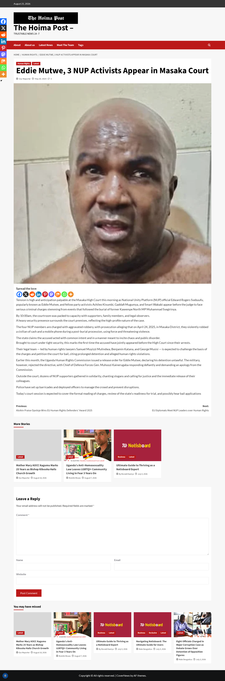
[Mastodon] (51, 294)
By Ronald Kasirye (126, 474)
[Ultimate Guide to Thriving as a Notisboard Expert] (137, 445)
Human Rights (24, 63)
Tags (80, 45)
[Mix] (58, 294)
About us (30, 45)
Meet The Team (65, 45)
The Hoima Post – (43, 27)
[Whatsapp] (64, 294)
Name (19, 560)
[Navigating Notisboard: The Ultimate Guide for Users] (152, 624)
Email (117, 560)
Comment (22, 514)
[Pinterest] (45, 294)
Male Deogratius (145, 649)
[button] (209, 45)
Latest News (46, 45)
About (17, 45)
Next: (180, 408)
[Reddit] (32, 294)
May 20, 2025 (41, 79)
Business (121, 457)
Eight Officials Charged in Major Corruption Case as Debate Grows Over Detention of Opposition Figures (190, 648)
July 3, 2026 (201, 659)
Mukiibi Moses (75, 478)
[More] (71, 294)
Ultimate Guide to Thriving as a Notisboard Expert (135, 467)
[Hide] (1, 80)
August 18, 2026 (39, 478)
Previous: (54, 408)
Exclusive (153, 632)
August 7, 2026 (90, 478)
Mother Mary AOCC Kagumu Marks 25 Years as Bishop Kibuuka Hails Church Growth (37, 469)
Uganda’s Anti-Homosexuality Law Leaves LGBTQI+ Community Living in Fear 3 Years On (86, 469)
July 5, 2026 (142, 474)
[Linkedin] (39, 294)
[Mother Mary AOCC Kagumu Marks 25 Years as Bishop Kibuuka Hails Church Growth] (37, 445)
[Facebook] (19, 294)
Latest (36, 63)
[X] (26, 294)
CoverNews (123, 675)
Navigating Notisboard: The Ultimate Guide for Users (151, 643)
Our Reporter (25, 79)
